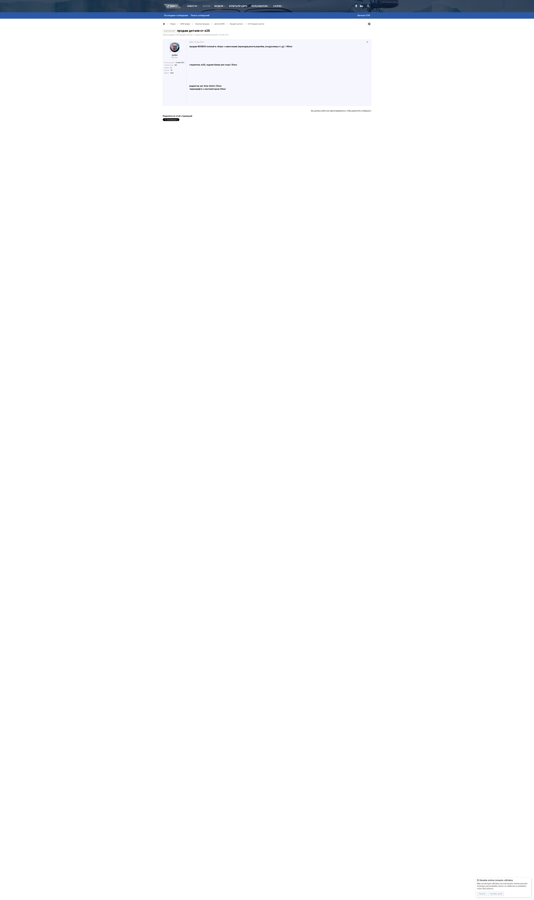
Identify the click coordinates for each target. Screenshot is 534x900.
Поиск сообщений (200, 15)
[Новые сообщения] (357, 6)
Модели (218, 6)
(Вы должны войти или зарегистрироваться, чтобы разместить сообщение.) (341, 111)
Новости (192, 6)
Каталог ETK (364, 15)
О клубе (277, 6)
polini (216, 35)
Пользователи (259, 6)
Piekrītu (482, 894)
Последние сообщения (176, 15)
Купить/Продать (238, 6)
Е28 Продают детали (184, 35)
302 (175, 65)
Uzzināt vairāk (496, 894)
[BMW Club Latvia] (174, 6)
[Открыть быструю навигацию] (369, 24)
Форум (206, 6)
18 (171, 70)
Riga (172, 73)
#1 (367, 42)
